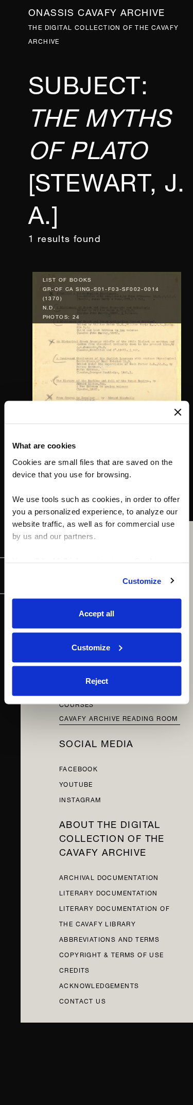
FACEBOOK (78, 768)
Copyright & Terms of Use (111, 954)
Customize (142, 580)
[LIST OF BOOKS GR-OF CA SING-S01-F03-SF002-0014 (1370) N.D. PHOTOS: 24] (107, 367)
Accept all (96, 613)
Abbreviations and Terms (109, 938)
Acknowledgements (99, 985)
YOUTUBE (76, 783)
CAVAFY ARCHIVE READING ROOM (118, 717)
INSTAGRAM (80, 799)
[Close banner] (177, 412)
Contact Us (82, 1000)
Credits (74, 969)
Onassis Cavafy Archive (96, 11)
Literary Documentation (108, 892)
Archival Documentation (109, 877)
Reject (96, 681)
